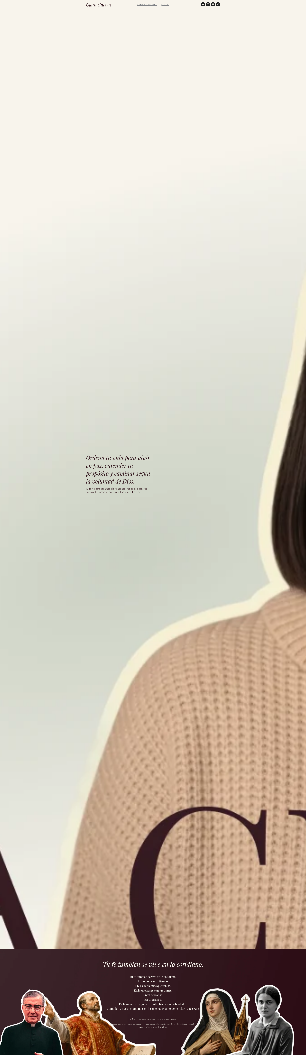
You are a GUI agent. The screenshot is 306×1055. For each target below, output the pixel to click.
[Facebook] (213, 4)
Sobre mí (165, 4)
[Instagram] (208, 4)
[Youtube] (203, 4)
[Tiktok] (218, 4)
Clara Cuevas (98, 5)
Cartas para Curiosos (147, 4)
